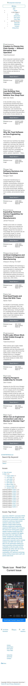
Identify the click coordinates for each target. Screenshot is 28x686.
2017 (16, 503)
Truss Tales (17, 19)
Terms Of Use (4, 684)
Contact (17, 26)
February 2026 (11, 486)
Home (15, 10)
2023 (16, 493)
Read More (14, 76)
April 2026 (10, 482)
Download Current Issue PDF (14, 620)
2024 (16, 491)
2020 (16, 498)
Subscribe (17, 22)
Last (12, 454)
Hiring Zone (15, 28)
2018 (16, 501)
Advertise (17, 24)
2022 (16, 495)
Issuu (4, 663)
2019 (16, 500)
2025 (16, 489)
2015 (15, 507)
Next (9, 454)
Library (17, 14)
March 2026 (11, 484)
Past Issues (17, 17)
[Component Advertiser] (14, 2)
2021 (16, 496)
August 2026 (11, 475)
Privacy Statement (15, 684)
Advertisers (17, 16)
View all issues (7, 472)
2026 (6, 474)
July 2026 (10, 477)
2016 (16, 505)
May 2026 (10, 481)
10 (7, 454)
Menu (14, 6)
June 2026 (10, 479)
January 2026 (11, 488)
